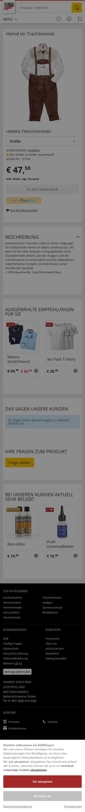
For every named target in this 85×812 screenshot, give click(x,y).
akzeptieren (39, 770)
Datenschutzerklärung (17, 806)
